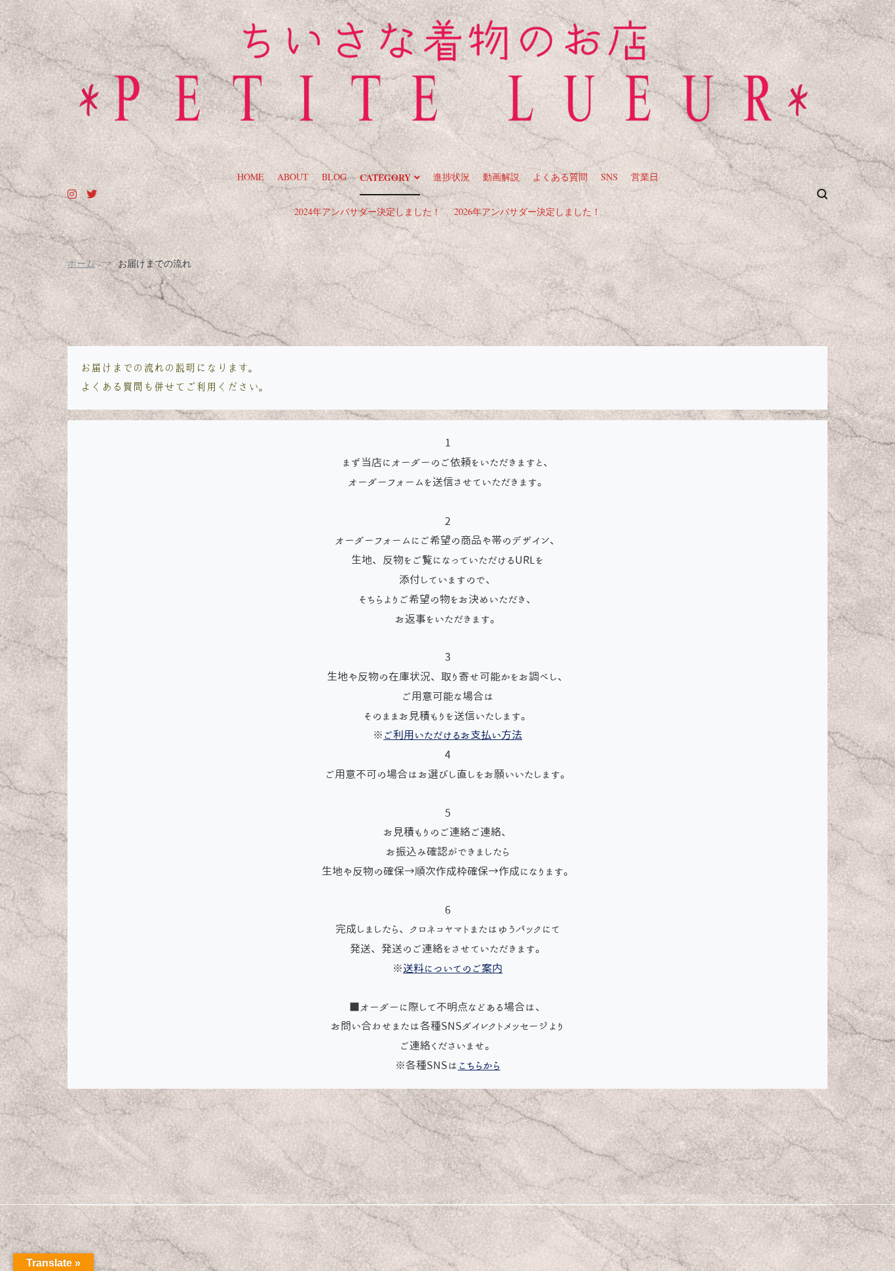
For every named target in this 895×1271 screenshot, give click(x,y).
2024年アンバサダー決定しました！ (367, 211)
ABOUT (293, 176)
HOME (250, 176)
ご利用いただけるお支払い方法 (452, 735)
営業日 (644, 176)
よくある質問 (560, 176)
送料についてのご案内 (453, 968)
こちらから (479, 1065)
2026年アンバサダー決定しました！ (527, 211)
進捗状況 (451, 176)
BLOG (334, 176)
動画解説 (501, 176)
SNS (609, 176)
